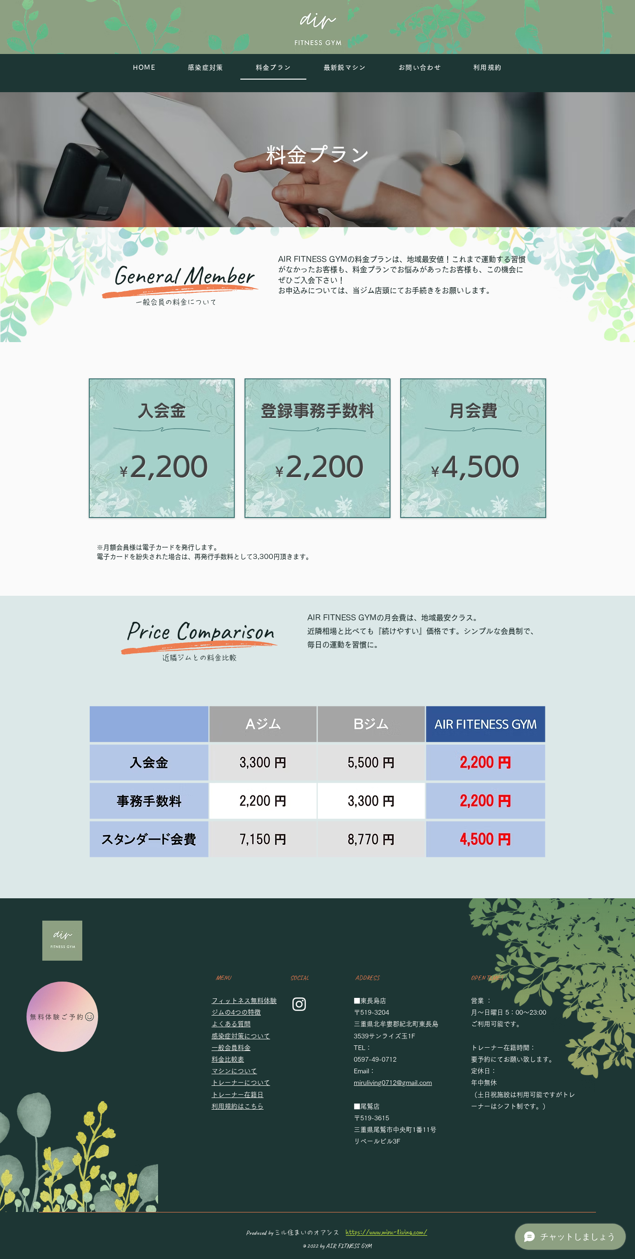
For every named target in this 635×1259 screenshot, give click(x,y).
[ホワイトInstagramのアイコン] (299, 1004)
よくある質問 (234, 1024)
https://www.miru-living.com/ (386, 1232)
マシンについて (237, 1071)
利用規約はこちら (241, 1106)
